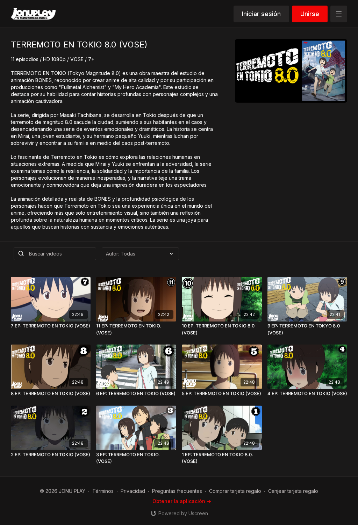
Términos (103, 491)
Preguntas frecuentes (177, 491)
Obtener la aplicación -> (181, 501)
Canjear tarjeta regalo (293, 491)
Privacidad (133, 491)
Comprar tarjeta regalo (235, 491)
